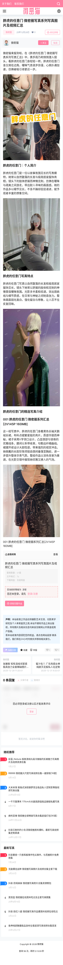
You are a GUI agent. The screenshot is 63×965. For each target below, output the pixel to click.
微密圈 (9, 32)
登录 (32, 711)
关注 (44, 43)
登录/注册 (33, 593)
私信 (55, 43)
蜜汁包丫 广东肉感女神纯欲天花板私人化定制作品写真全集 (48, 667)
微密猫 (40, 944)
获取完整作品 (16, 603)
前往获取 (54, 32)
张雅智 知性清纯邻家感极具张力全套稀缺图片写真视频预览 (15, 667)
